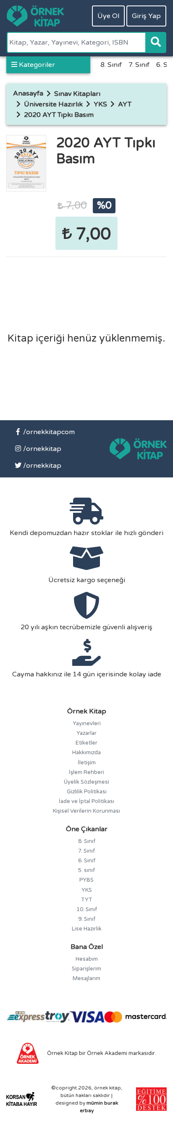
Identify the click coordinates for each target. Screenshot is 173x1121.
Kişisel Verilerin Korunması (86, 811)
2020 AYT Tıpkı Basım (59, 115)
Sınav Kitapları (77, 94)
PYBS (86, 880)
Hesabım (87, 959)
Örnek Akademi (107, 1053)
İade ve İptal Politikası (86, 801)
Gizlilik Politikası (87, 791)
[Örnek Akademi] (28, 1053)
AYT (124, 104)
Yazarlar (86, 733)
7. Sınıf (138, 65)
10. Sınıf (86, 909)
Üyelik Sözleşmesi (86, 782)
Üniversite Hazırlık (53, 104)
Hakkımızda (86, 752)
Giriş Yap (146, 16)
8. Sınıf (111, 65)
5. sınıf (86, 870)
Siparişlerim (86, 968)
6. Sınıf (86, 860)
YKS (100, 104)
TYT (86, 899)
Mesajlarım (86, 978)
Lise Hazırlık (87, 928)
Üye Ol (108, 16)
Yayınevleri (87, 723)
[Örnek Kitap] (35, 16)
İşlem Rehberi (86, 772)
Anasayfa (28, 93)
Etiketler (86, 742)
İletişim (87, 762)
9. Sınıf (86, 919)
